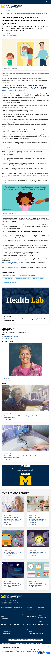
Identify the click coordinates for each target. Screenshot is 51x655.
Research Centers (31, 614)
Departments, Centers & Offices (43, 614)
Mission (3, 612)
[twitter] (7, 625)
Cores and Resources (31, 616)
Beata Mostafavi (11, 35)
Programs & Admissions (44, 610)
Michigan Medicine (6, 607)
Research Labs (30, 612)
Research (29, 607)
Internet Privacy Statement (37, 651)
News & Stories (4, 618)
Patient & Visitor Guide (19, 612)
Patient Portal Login (19, 614)
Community (4, 614)
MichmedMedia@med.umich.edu (10, 336)
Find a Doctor (17, 610)
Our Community (42, 612)
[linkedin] (33, 625)
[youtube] (10, 625)
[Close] (48, 646)
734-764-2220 (9, 338)
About (2, 610)
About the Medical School (42, 618)
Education (41, 607)
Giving (2, 616)
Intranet (40, 621)
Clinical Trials (30, 610)
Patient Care (18, 607)
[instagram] (5, 625)
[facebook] (2, 625)
